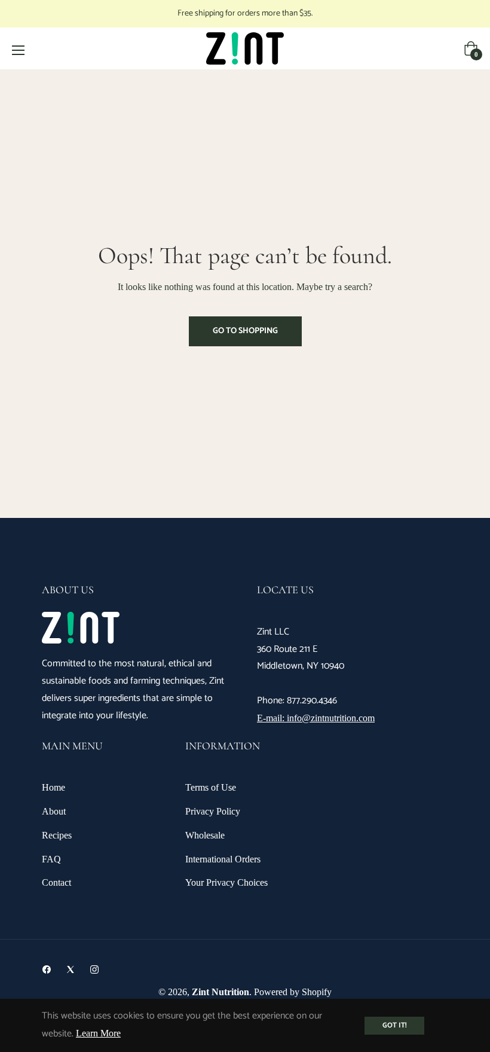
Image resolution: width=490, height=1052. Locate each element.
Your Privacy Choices (226, 882)
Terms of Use (210, 787)
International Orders (223, 859)
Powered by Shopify (293, 992)
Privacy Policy (212, 811)
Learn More (98, 1033)
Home (53, 787)
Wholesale (205, 835)
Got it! (394, 1025)
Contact (56, 882)
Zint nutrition (220, 992)
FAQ (51, 859)
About (54, 811)
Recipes (57, 835)
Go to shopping (245, 331)
